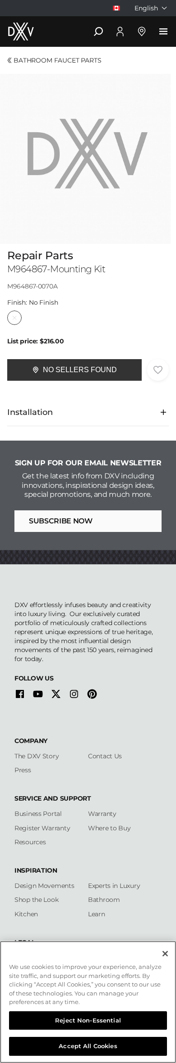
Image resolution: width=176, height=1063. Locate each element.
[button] (74, 370)
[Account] (120, 31)
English (146, 8)
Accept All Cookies (88, 1045)
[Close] (165, 954)
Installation (30, 412)
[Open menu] (163, 31)
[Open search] (98, 31)
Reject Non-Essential (88, 1020)
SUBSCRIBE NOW (61, 521)
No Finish (14, 318)
